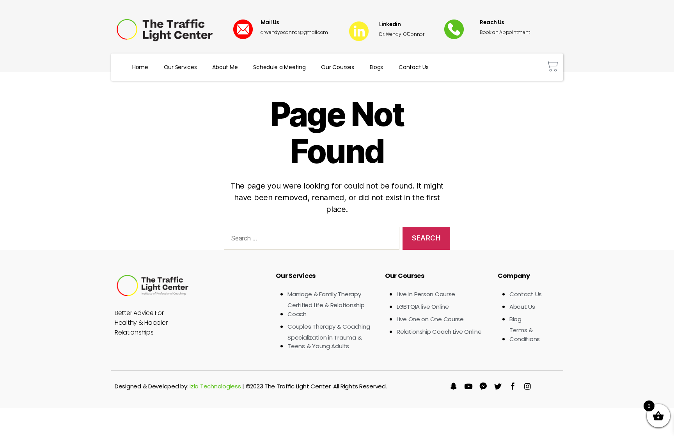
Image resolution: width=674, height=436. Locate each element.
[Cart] (552, 66)
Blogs (376, 67)
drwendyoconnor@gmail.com (294, 32)
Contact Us (413, 67)
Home (140, 67)
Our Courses (337, 67)
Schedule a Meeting (279, 67)
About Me (225, 67)
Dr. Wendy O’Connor (401, 34)
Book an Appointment (505, 32)
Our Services (180, 67)
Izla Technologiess (215, 386)
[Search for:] (310, 240)
